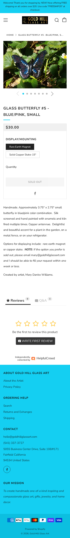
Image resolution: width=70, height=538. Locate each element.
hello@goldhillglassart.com (20, 437)
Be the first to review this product (35, 332)
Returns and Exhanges (17, 412)
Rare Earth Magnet (20, 147)
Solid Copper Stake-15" (22, 154)
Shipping (9, 418)
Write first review (37, 341)
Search (7, 406)
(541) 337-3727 (13, 443)
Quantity (11, 167)
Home (10, 35)
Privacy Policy (12, 387)
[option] (35, 64)
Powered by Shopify (35, 529)
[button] (23, 94)
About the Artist (13, 381)
